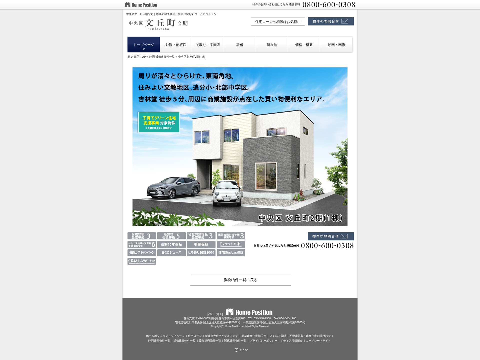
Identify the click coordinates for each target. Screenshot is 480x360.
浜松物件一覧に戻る (241, 279)
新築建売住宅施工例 (254, 336)
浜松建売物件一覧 (185, 340)
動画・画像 (336, 44)
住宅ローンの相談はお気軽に (278, 21)
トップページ (143, 44)
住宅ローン (195, 336)
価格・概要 (304, 44)
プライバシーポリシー (263, 340)
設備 (240, 44)
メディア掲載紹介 (291, 340)
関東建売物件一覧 (235, 340)
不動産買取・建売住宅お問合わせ (310, 336)
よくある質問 (278, 336)
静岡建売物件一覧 (159, 340)
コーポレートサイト (318, 340)
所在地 (272, 44)
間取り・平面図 (208, 44)
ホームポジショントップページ (165, 336)
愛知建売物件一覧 (210, 340)
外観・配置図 (176, 44)
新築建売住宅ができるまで (221, 336)
